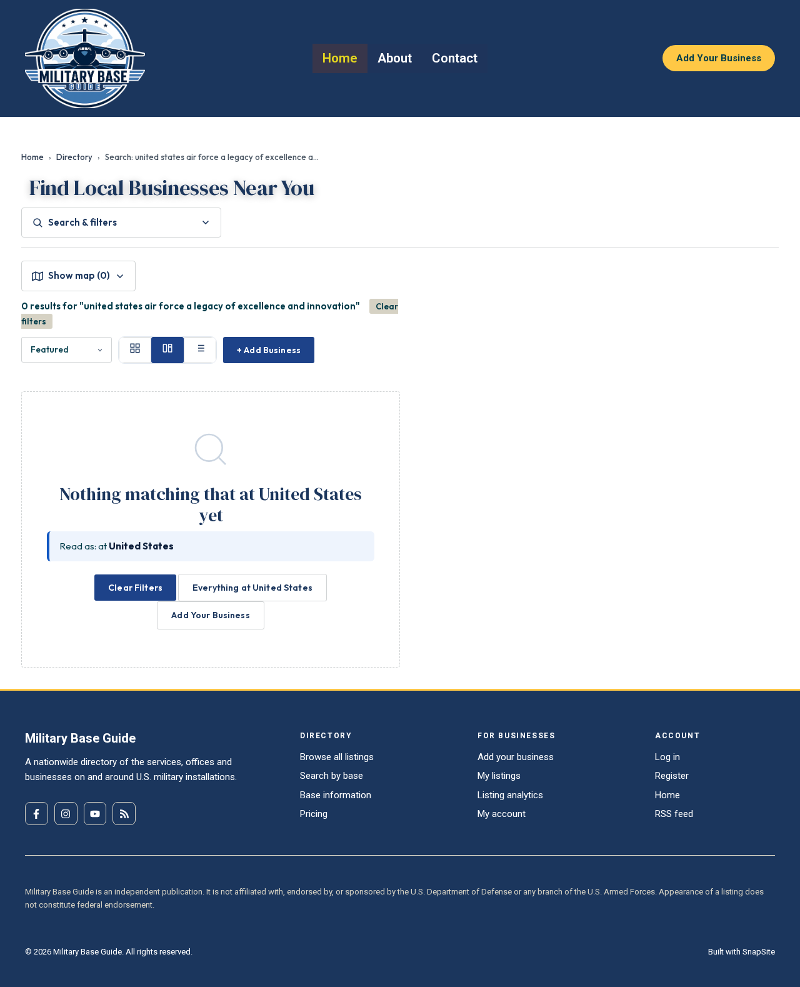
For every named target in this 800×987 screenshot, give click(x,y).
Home (32, 157)
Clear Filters (135, 587)
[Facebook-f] (36, 813)
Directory (74, 157)
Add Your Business (210, 615)
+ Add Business (269, 350)
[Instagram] (66, 813)
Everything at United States (252, 587)
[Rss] (124, 813)
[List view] (200, 350)
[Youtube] (95, 813)
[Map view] (167, 350)
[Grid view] (135, 350)
